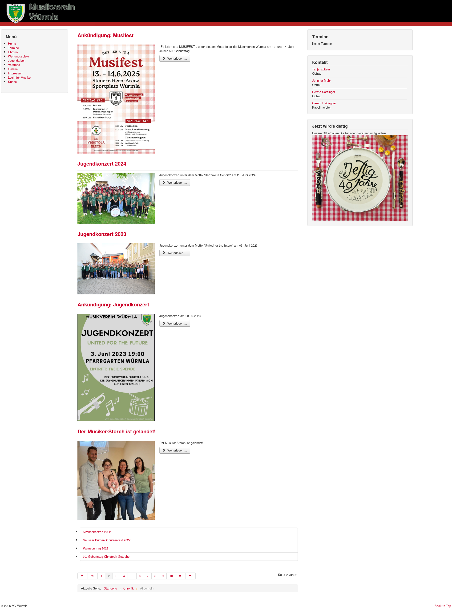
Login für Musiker (20, 77)
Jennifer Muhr (321, 80)
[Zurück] (93, 576)
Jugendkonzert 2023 (101, 234)
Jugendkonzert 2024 (101, 163)
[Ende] (191, 576)
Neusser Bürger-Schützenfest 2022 (106, 540)
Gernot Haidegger (324, 103)
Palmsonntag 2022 (95, 548)
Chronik (13, 52)
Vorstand (14, 65)
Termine (13, 48)
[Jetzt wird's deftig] (360, 177)
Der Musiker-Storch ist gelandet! (116, 431)
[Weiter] (181, 576)
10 (171, 575)
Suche (12, 82)
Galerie (13, 69)
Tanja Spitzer (321, 69)
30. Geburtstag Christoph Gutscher (106, 556)
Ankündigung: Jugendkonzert (113, 304)
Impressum (15, 73)
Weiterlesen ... (176, 58)
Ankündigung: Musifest (105, 35)
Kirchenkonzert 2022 (97, 531)
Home (12, 43)
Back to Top (443, 605)
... (132, 575)
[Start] (82, 576)
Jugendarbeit (16, 60)
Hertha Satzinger (323, 91)
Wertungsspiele (18, 56)
